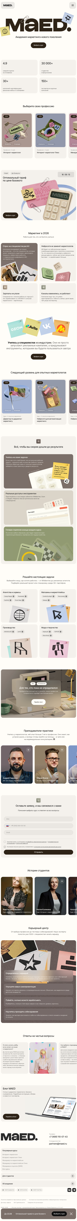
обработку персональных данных (36, 841)
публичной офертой (22, 843)
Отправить (38, 852)
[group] (17, 135)
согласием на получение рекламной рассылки (47, 846)
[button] (72, 5)
